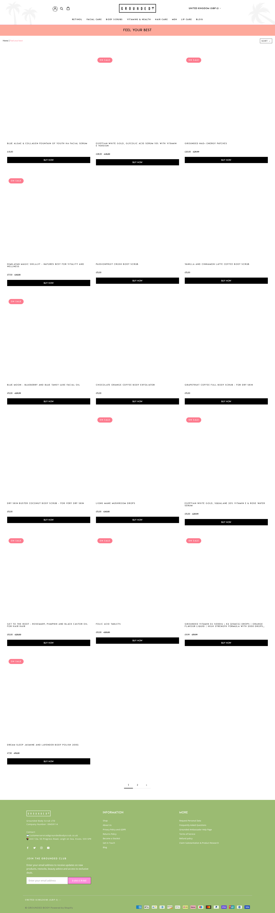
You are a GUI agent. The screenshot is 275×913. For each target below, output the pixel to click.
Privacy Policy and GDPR (114, 829)
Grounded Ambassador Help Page (195, 829)
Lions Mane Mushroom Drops (115, 504)
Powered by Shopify (62, 907)
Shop (105, 820)
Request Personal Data (190, 820)
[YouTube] (48, 848)
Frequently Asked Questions (192, 825)
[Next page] (146, 785)
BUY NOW (49, 160)
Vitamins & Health (139, 20)
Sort (265, 41)
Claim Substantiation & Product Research (199, 843)
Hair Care (161, 20)
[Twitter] (34, 848)
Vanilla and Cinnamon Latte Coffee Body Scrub (217, 264)
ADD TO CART (48, 97)
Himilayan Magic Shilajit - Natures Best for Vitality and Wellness (45, 265)
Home (5, 40)
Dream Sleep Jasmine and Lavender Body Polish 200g (43, 745)
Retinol (77, 20)
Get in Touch (109, 843)
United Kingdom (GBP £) (204, 8)
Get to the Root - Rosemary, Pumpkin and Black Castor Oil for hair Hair (47, 625)
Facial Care (94, 20)
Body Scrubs (114, 20)
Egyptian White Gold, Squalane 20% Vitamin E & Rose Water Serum (225, 505)
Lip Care (186, 20)
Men (174, 20)
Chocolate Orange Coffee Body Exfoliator (125, 385)
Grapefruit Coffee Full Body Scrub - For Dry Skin (219, 385)
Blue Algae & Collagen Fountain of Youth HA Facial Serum (47, 144)
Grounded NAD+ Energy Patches (206, 144)
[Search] (61, 8)
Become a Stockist (111, 838)
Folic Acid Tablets (108, 624)
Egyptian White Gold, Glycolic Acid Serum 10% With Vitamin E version (136, 145)
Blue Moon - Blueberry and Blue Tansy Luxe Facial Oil (43, 385)
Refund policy (185, 838)
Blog (199, 20)
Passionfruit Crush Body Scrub (117, 264)
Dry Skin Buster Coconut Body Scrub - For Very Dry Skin (45, 504)
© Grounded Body (37, 907)
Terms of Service (187, 834)
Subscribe (79, 880)
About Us (107, 825)
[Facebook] (27, 848)
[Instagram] (41, 848)
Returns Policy (109, 834)
